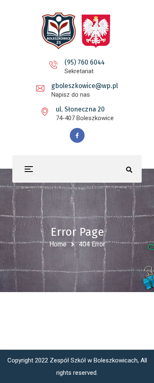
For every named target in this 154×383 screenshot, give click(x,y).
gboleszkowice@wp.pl (84, 86)
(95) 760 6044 (84, 62)
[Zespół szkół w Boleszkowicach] (77, 30)
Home (58, 244)
